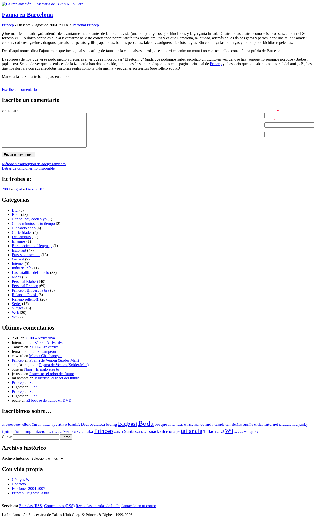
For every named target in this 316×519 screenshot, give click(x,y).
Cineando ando (24, 228)
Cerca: (7, 437)
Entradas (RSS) (31, 506)
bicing (111, 424)
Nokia (80, 432)
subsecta (166, 432)
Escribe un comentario (19, 89)
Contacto (19, 484)
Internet (18, 263)
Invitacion (285, 425)
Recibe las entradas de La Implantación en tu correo (116, 506)
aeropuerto (13, 424)
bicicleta (97, 424)
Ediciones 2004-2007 (28, 488)
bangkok (74, 424)
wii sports (251, 432)
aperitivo (59, 424)
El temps (18, 241)
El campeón (46, 351)
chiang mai (191, 424)
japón (6, 432)
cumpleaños (233, 424)
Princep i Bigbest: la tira (30, 290)
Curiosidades (22, 232)
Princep (8, 25)
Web (15, 312)
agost (18, 189)
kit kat (15, 432)
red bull (118, 432)
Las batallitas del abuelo (30, 272)
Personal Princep (86, 25)
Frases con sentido (26, 255)
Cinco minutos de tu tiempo (33, 223)
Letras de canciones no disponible (28, 168)
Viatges (17, 308)
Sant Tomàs (141, 432)
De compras (21, 237)
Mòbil (16, 277)
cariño (171, 425)
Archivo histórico (15, 458)
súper (176, 432)
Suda (33, 382)
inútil (295, 425)
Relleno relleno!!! (25, 299)
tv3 (222, 432)
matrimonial (55, 432)
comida (206, 424)
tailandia (191, 430)
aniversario (44, 425)
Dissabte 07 (35, 189)
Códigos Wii (21, 479)
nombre (270, 110)
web (267, 130)
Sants (129, 431)
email (268, 120)
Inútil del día (21, 268)
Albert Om (29, 424)
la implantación (34, 431)
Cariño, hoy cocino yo (29, 219)
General (18, 259)
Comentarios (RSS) (59, 506)
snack (154, 431)
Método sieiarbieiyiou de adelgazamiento (34, 164)
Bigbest (127, 423)
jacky (303, 424)
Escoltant (19, 250)
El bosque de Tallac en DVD (49, 400)
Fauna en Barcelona (27, 14)
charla (179, 425)
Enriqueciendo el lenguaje (32, 246)
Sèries (16, 304)
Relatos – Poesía (25, 295)
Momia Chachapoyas (45, 356)
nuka (88, 431)
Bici (15, 210)
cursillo (248, 424)
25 (3, 425)
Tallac (208, 431)
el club (258, 424)
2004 (6, 189)
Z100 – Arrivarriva (40, 338)
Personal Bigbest (25, 281)
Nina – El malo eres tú (41, 369)
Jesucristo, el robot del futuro (51, 374)
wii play (238, 432)
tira (217, 432)
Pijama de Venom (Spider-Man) (54, 360)
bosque (161, 424)
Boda (16, 214)
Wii (14, 317)
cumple (219, 424)
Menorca (69, 432)
